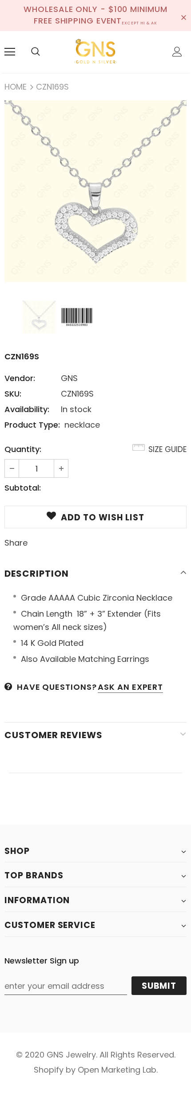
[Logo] (95, 51)
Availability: (26, 409)
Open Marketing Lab (117, 1069)
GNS (69, 378)
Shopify (49, 1069)
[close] (183, 15)
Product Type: (32, 424)
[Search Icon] (35, 51)
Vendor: (19, 378)
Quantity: (22, 449)
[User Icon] (177, 52)
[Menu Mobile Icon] (9, 52)
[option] (95, 191)
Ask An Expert (130, 686)
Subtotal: (22, 487)
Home (15, 86)
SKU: (12, 393)
